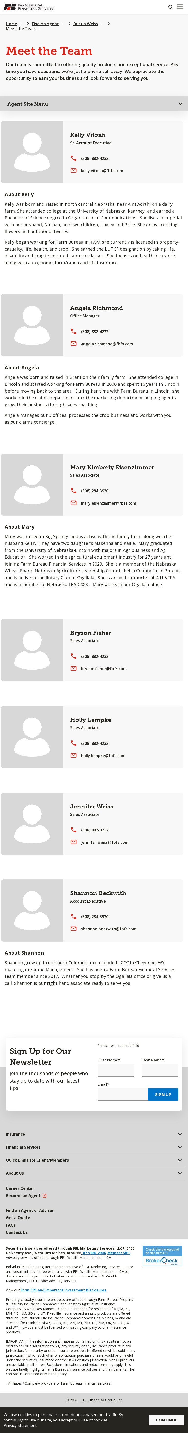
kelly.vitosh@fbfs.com (102, 170)
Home (11, 23)
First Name (109, 1060)
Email (103, 1084)
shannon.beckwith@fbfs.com (108, 929)
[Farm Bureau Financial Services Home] (29, 7)
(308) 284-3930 (94, 491)
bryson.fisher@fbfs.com (104, 668)
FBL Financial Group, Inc (102, 1399)
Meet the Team (21, 28)
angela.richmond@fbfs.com (107, 344)
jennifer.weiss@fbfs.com (104, 842)
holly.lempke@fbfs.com (103, 755)
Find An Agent (45, 23)
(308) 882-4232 (94, 158)
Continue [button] (166, 1420)
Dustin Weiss (85, 23)
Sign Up (163, 1094)
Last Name (153, 1060)
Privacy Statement (20, 1425)
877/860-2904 (94, 1253)
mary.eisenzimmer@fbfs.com (108, 503)
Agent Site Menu (27, 104)
